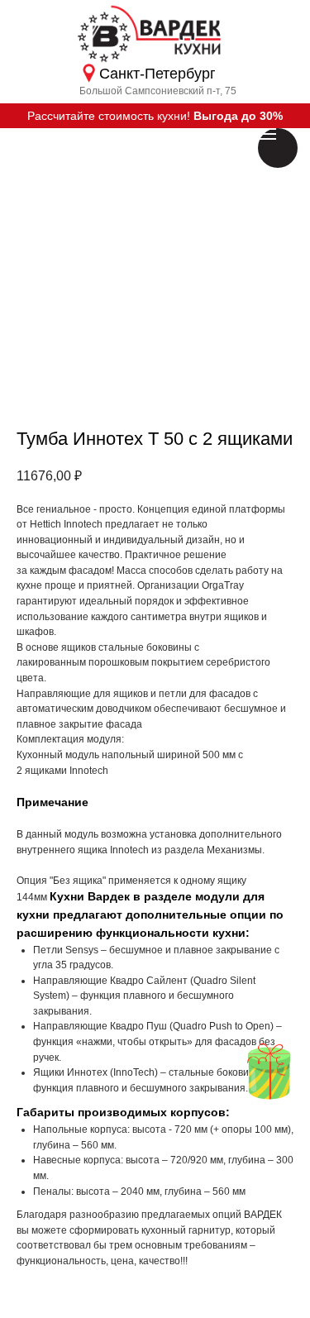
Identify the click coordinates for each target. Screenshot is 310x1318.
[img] (268, 1071)
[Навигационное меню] (267, 134)
